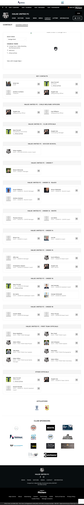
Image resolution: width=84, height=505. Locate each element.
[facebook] (2, 7)
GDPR (51, 496)
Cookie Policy (36, 498)
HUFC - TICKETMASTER (53, 7)
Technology (43, 496)
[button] (14, 18)
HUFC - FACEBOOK (27, 7)
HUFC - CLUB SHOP (14, 7)
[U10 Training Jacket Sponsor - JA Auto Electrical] (67, 437)
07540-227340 (57, 86)
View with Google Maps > (14, 61)
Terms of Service (60, 496)
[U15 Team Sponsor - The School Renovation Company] (62, 3)
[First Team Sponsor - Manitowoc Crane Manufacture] (50, 455)
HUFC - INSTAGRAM (39, 7)
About (20, 496)
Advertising (27, 496)
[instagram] (6, 7)
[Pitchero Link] (78, 8)
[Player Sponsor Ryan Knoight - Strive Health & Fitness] (33, 446)
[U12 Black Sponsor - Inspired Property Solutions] (16, 428)
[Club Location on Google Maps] (55, 50)
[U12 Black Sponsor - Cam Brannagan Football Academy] (33, 428)
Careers (35, 496)
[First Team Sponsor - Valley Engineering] (16, 446)
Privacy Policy (71, 496)
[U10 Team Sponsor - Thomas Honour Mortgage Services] (21, 3)
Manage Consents (47, 498)
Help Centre (12, 496)
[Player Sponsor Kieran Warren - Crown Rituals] (67, 446)
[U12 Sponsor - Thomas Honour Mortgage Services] (67, 428)
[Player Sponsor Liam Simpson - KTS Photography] (33, 455)
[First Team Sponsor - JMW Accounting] (50, 446)
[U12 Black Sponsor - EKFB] (50, 428)
